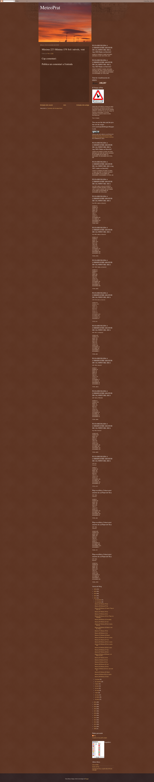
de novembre (98, 602)
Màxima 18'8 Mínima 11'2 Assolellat (103, 619)
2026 (95, 589)
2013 (95, 719)
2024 (95, 593)
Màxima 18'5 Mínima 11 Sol (101, 633)
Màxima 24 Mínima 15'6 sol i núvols (103, 674)
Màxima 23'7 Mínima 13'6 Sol (101, 652)
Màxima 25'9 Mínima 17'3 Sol (101, 676)
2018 (95, 708)
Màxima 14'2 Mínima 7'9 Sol (101, 604)
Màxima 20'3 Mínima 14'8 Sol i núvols (103, 642)
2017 (95, 711)
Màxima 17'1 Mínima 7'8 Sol (101, 631)
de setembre (98, 681)
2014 (95, 717)
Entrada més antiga (83, 105)
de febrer (97, 697)
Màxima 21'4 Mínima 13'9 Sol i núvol (103, 647)
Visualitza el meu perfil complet (99, 737)
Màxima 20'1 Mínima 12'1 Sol (101, 621)
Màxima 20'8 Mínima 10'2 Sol (101, 664)
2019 (95, 706)
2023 (95, 595)
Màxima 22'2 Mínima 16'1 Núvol (102, 672)
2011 (95, 724)
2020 (95, 704)
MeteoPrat (50, 7)
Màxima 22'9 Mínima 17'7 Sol (101, 649)
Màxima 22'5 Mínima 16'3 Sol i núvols (103, 637)
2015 (95, 715)
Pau (95, 735)
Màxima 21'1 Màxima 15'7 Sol (102, 639)
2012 (95, 722)
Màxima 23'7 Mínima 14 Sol (101, 657)
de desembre (98, 599)
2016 (95, 713)
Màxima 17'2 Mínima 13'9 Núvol (102, 635)
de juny (97, 688)
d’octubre (97, 679)
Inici (64, 105)
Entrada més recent (46, 105)
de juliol (97, 686)
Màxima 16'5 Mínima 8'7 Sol (101, 606)
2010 (95, 726)
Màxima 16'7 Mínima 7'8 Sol (101, 611)
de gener (97, 699)
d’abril (96, 692)
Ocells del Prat (95, 766)
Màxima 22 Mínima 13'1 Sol (101, 660)
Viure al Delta (95, 764)
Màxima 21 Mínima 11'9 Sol (101, 662)
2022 (95, 598)
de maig (97, 690)
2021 (95, 702)
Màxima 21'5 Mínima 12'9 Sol (101, 666)
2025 (95, 591)
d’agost (97, 683)
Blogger (87, 778)
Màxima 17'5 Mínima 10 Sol (101, 614)
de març (97, 695)
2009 (95, 728)
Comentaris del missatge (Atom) (54, 108)
